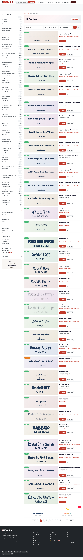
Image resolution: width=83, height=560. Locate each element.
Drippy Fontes (5, 78)
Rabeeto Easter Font (65, 494)
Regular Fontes (5, 155)
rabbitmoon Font (64, 398)
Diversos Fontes (6, 130)
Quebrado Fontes (6, 42)
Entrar (73, 2)
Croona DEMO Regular (7, 223)
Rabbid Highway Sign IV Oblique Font (69, 182)
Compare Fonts (5, 246)
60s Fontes (4, 21)
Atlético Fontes (5, 37)
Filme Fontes (5, 134)
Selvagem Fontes (6, 202)
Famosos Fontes (6, 82)
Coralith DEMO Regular (7, 226)
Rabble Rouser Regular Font (67, 480)
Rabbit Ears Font (64, 222)
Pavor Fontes (5, 114)
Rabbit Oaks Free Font (65, 318)
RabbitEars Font (64, 371)
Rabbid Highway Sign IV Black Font (69, 129)
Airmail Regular (5, 214)
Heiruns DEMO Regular (7, 230)
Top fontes (4, 241)
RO (11, 551)
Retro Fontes (5, 157)
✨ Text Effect (6, 252)
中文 (23, 551)
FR (14, 551)
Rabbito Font (63, 424)
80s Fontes (4, 23)
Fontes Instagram (6, 248)
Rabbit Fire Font (63, 238)
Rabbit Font (62, 209)
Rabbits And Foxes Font (66, 454)
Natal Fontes (5, 55)
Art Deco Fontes (6, 30)
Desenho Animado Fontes (8, 53)
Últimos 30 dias (71, 542)
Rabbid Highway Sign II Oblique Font (69, 102)
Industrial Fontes (6, 118)
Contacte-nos (70, 532)
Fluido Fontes (5, 123)
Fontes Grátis (36, 532)
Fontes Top (50, 2)
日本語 (8, 554)
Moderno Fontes (6, 132)
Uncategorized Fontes (7, 191)
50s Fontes (4, 19)
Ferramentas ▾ (65, 2)
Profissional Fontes (6, 148)
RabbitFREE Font (64, 384)
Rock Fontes (5, 159)
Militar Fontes (5, 128)
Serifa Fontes (5, 164)
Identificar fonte (54, 532)
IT (17, 551)
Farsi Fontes (5, 87)
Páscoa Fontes (5, 80)
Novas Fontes (41, 2)
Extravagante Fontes (7, 85)
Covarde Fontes (6, 94)
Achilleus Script (5, 219)
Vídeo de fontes (71, 540)
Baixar (63, 40)
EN (3, 551)
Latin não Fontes (6, 139)
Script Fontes (5, 168)
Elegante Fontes (6, 177)
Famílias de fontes (37, 542)
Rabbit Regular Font (65, 331)
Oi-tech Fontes (5, 107)
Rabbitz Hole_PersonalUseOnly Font (69, 467)
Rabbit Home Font (64, 278)
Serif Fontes (5, 170)
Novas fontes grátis (11, 209)
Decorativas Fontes (6, 69)
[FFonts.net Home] (7, 2)
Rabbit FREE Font (64, 251)
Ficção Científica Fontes (8, 166)
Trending (57, 2)
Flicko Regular (5, 228)
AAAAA (3, 221)
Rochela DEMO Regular (7, 212)
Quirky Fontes (5, 152)
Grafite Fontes (5, 100)
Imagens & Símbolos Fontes (9, 116)
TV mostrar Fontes (6, 186)
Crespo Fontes (5, 66)
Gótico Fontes (5, 98)
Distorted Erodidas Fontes (8, 73)
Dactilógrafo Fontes (7, 189)
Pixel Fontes (5, 146)
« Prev (33, 520)
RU (26, 551)
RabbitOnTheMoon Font (66, 441)
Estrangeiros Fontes (7, 89)
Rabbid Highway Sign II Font (67, 59)
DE (5, 551)
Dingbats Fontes (6, 71)
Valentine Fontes (6, 193)
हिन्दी (12, 554)
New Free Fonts (6, 239)
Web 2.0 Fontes (6, 198)
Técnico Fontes (5, 180)
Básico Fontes (5, 39)
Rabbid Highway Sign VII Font (67, 195)
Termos (69, 536)
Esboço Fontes (5, 143)
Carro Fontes (5, 51)
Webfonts (35, 540)
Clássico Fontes (5, 57)
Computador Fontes (7, 62)
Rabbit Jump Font (64, 291)
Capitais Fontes (5, 48)
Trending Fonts (5, 243)
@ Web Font (70, 40)
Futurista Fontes (6, 96)
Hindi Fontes (5, 109)
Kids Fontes (5, 121)
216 (67, 520)
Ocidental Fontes (6, 200)
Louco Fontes (5, 64)
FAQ (68, 534)
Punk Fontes (5, 150)
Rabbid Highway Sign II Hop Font (68, 73)
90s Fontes (4, 26)
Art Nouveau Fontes (7, 32)
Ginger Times (5, 232)
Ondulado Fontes (6, 195)
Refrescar (69, 366)
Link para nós (70, 538)
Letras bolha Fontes (7, 44)
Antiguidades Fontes (7, 28)
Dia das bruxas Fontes (7, 103)
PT (20, 551)
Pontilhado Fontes (6, 75)
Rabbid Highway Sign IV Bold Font (68, 155)
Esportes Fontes (6, 173)
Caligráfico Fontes (6, 46)
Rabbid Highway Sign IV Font (67, 115)
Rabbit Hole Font (64, 265)
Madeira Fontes (6, 204)
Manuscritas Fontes (7, 105)
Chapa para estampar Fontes (9, 175)
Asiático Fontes (5, 35)
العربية (3, 554)
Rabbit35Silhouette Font (66, 358)
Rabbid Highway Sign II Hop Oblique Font (70, 86)
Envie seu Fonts (37, 544)
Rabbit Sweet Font (64, 345)
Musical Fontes (5, 137)
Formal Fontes (5, 91)
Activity (3, 217)
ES (8, 551)
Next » (71, 520)
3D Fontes (4, 17)
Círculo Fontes (5, 161)
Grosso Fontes (5, 184)
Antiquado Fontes (6, 141)
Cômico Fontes (5, 60)
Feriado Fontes (5, 112)
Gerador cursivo (6, 250)
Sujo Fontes (5, 125)
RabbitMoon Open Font (65, 411)
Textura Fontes (5, 182)
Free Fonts (26, 13)
